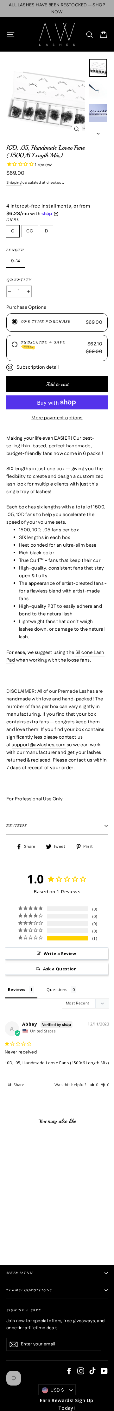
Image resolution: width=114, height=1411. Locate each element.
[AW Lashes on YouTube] (104, 1371)
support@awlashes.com (39, 744)
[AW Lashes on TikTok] (92, 1371)
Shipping (14, 182)
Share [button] (18, 1085)
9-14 (15, 261)
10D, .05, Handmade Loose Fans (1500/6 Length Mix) (57, 1063)
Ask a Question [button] (60, 969)
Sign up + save (23, 1310)
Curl (12, 220)
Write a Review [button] (60, 953)
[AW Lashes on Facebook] (69, 1371)
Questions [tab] (57, 989)
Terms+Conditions (29, 1290)
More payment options (57, 418)
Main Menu (19, 1273)
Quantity (19, 280)
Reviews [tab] (17, 989)
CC (29, 231)
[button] (94, 1085)
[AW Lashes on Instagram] (80, 1371)
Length (15, 250)
